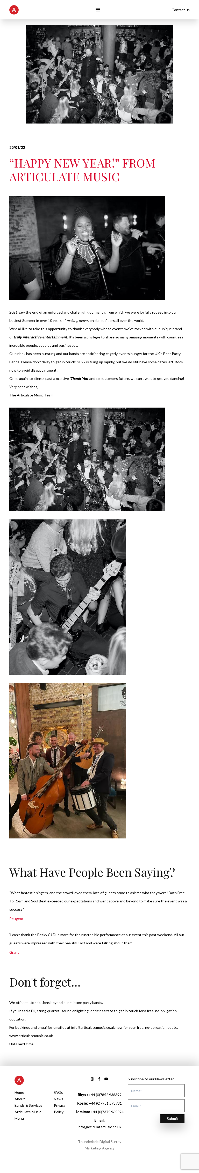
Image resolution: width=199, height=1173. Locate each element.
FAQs (58, 1092)
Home (19, 1092)
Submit (172, 1118)
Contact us (181, 10)
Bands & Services (28, 1105)
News (58, 1099)
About (20, 1099)
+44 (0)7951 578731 (99, 1103)
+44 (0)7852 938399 (100, 1094)
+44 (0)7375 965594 (100, 1112)
